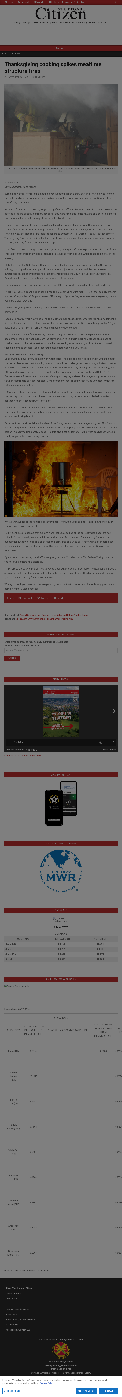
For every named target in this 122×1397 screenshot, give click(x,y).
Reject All (108, 1391)
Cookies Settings (12, 1391)
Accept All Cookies (87, 1391)
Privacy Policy (47, 1383)
